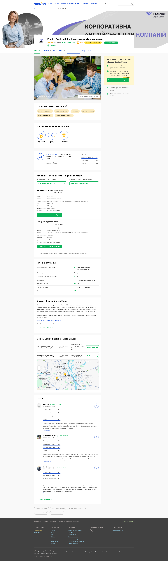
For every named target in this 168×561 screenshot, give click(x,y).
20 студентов (51, 154)
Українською (37, 532)
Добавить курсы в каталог (75, 530)
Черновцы (126, 552)
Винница (82, 552)
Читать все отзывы (45, 499)
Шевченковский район (58, 508)
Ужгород (54, 553)
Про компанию (72, 534)
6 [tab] (48, 96)
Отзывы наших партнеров (75, 539)
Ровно (120, 552)
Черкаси (43, 553)
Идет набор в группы (111, 42)
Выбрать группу (92, 347)
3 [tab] (42, 96)
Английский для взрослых (76, 508)
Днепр (44, 552)
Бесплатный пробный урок (93, 42)
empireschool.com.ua (73, 51)
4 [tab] (44, 96)
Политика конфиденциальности (76, 541)
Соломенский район (41, 508)
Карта (52, 534)
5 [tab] (46, 96)
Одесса (49, 552)
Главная (53, 530)
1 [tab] (37, 96)
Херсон (116, 552)
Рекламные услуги (73, 543)
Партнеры (70, 532)
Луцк (92, 552)
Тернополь (98, 552)
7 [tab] (50, 96)
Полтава (48, 553)
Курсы (52, 532)
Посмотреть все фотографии (89, 96)
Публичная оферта (73, 537)
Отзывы (53, 539)
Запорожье (62, 552)
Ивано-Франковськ (107, 552)
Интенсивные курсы (57, 513)
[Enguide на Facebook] (91, 530)
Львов (39, 552)
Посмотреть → (47, 430)
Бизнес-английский (41, 513)
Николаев (68, 552)
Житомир (87, 552)
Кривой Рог (75, 552)
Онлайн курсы (55, 541)
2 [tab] (40, 96)
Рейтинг (53, 537)
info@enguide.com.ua (117, 530)
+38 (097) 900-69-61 (86, 51)
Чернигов (36, 553)
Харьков (55, 552)
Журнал (53, 543)
